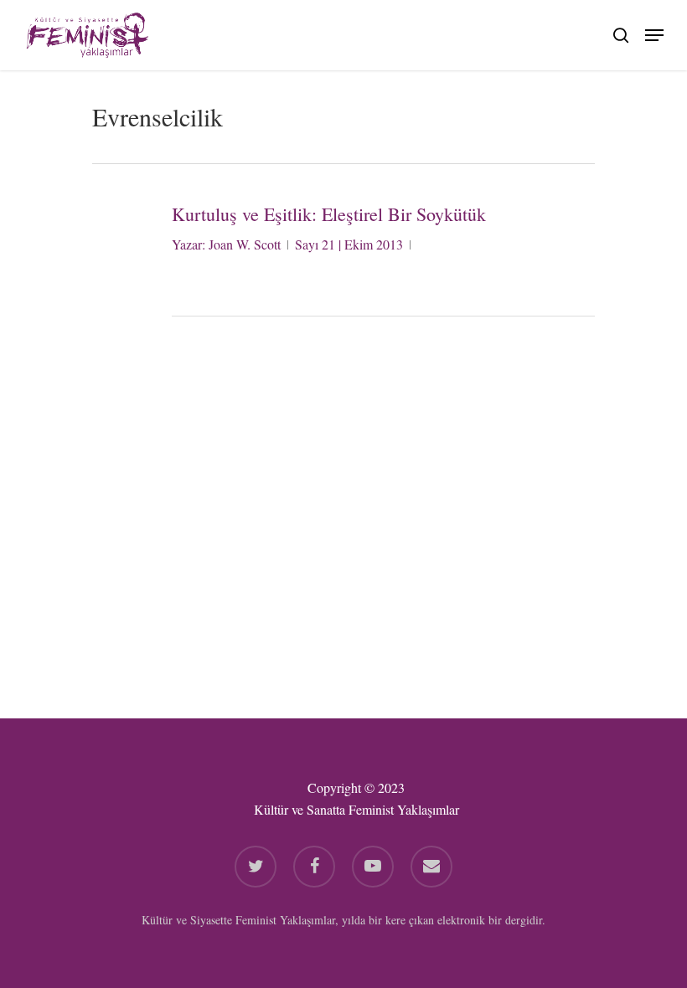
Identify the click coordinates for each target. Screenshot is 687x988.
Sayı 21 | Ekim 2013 (349, 244)
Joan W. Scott (245, 244)
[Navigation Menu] (654, 33)
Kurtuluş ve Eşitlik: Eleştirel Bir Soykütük (329, 214)
